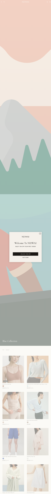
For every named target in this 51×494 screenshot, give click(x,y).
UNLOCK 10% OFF (25, 254)
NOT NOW (25, 257)
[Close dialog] (40, 233)
